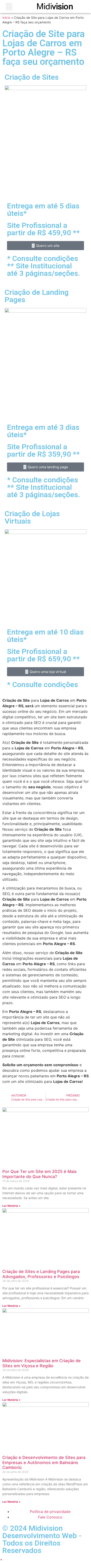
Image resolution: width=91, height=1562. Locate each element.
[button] (9, 6)
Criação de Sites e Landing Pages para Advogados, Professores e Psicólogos (41, 1274)
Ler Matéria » (11, 1205)
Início (6, 17)
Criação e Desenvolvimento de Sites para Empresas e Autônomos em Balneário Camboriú (43, 1462)
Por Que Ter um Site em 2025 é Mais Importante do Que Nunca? (39, 1174)
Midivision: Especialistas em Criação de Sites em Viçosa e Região (41, 1363)
